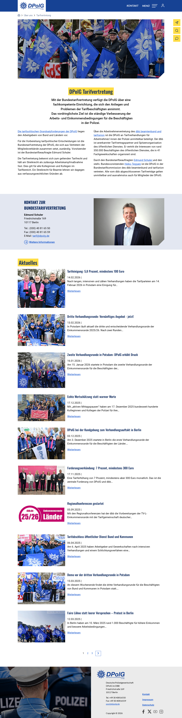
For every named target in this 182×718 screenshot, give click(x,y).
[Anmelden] (161, 5)
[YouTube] (154, 711)
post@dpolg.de (113, 704)
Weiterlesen (74, 291)
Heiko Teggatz (133, 163)
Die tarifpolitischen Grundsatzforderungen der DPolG (47, 131)
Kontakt (132, 5)
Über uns (28, 15)
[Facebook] (144, 711)
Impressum (147, 699)
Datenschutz (148, 705)
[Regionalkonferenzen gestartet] (41, 514)
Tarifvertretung (43, 15)
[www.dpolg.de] (19, 15)
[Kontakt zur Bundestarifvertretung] (129, 221)
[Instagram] (160, 711)
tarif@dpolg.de (41, 235)
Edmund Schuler (143, 160)
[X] (148, 711)
